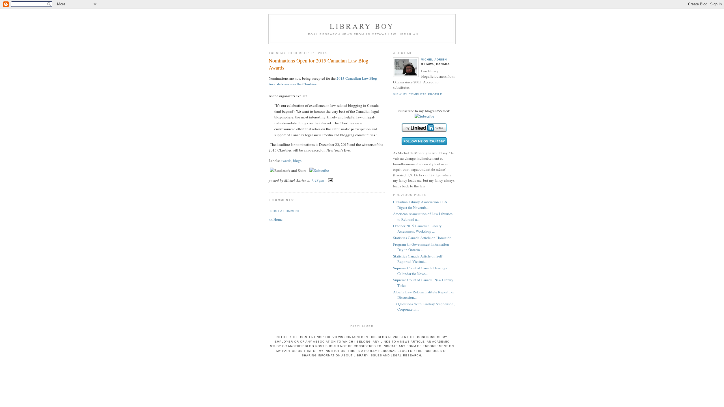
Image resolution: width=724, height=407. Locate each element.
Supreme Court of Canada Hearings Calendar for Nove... (420, 270)
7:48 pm (317, 180)
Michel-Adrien (434, 59)
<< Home (276, 219)
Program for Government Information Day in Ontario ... (421, 247)
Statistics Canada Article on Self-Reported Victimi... (418, 259)
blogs (297, 160)
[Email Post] (329, 180)
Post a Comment (285, 211)
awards (286, 160)
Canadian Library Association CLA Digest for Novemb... (420, 204)
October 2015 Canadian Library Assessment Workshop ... (417, 228)
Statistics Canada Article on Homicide (422, 237)
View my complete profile (417, 94)
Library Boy (362, 26)
